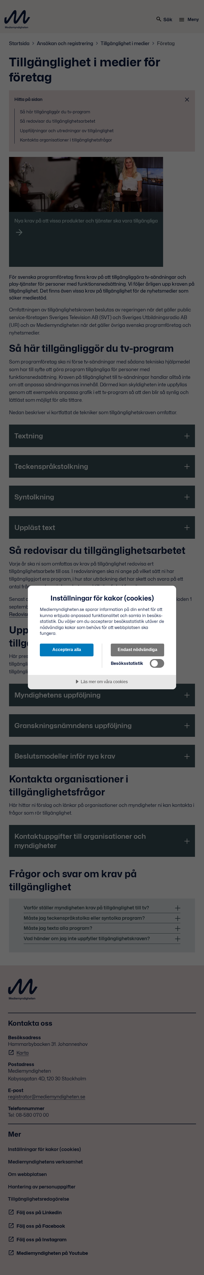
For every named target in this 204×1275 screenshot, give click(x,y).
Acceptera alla (66, 649)
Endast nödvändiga (137, 649)
